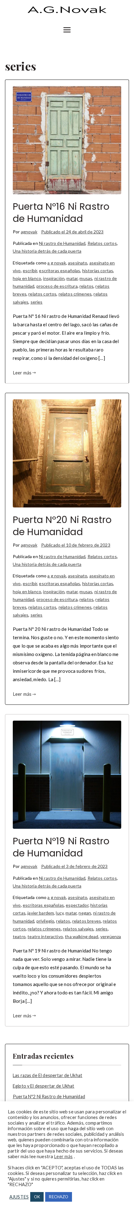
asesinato (77, 262)
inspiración (54, 278)
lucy (60, 912)
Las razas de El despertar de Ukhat (47, 1075)
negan (85, 912)
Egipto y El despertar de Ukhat (43, 1086)
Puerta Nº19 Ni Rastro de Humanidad (61, 847)
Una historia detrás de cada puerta (47, 251)
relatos (86, 286)
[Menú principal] (67, 30)
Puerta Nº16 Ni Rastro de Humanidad (61, 212)
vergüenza (110, 936)
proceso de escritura (57, 286)
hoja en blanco (27, 278)
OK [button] (37, 1196)
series (37, 302)
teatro (19, 936)
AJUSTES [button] (19, 1197)
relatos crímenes (75, 293)
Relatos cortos (102, 243)
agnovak (29, 231)
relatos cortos (42, 293)
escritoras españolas (59, 270)
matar (72, 278)
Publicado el (72, 231)
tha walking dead (81, 936)
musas (85, 278)
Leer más (22, 372)
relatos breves (86, 921)
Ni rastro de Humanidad (62, 243)
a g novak (56, 262)
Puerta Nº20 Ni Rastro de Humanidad (62, 526)
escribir (30, 270)
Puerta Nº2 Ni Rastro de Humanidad (49, 1096)
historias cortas (97, 270)
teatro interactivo (45, 936)
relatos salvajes (78, 928)
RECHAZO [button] (58, 1196)
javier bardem (40, 912)
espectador (77, 905)
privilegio (45, 921)
